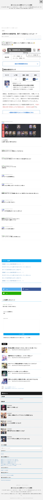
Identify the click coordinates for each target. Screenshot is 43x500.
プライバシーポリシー (25, 485)
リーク (2, 454)
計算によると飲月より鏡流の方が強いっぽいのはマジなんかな (23, 379)
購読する (5, 393)
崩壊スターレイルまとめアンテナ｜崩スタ (9, 459)
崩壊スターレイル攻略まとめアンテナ (8, 463)
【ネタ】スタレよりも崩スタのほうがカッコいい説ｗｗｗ (16, 266)
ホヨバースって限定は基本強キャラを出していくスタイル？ (22, 363)
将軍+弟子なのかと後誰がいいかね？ (16, 430)
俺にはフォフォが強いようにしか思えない (18, 371)
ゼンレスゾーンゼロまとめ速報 (7, 475)
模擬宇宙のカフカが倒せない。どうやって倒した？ (20, 355)
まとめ (2, 453)
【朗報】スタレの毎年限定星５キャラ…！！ (13, 264)
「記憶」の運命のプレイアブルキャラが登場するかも (20, 415)
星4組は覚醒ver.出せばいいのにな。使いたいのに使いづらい (22, 348)
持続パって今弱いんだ (12, 407)
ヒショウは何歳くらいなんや (14, 423)
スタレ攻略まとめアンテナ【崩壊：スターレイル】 (11, 464)
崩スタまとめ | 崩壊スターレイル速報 (21, 5)
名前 (4, 313)
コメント (5, 318)
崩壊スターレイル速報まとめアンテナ (8, 461)
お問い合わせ (18, 485)
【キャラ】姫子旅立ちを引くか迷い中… (12, 269)
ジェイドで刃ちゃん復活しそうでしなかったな (18, 438)
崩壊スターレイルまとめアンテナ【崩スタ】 (10, 460)
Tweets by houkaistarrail (5, 480)
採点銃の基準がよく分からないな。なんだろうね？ (14, 388)
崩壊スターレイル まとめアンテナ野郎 (8, 465)
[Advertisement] (21, 18)
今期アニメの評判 (4, 470)
